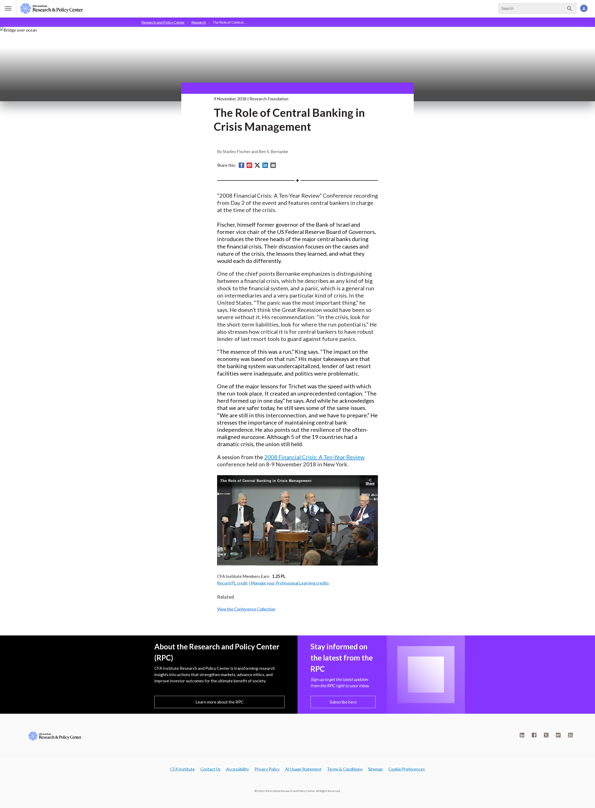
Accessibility (237, 769)
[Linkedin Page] (522, 735)
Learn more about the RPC (219, 701)
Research (198, 22)
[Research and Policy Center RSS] (570, 735)
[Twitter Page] (546, 735)
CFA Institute (182, 769)
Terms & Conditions (345, 769)
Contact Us (210, 769)
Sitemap (375, 769)
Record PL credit (232, 583)
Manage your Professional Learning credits (290, 583)
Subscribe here (343, 701)
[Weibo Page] (558, 735)
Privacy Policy (267, 769)
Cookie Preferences (406, 769)
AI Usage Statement (303, 769)
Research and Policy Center (163, 22)
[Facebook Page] (534, 735)
